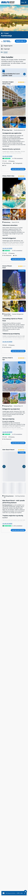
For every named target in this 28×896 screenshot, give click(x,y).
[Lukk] (25, 891)
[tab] (14, 45)
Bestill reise (19, 41)
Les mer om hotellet (7, 156)
